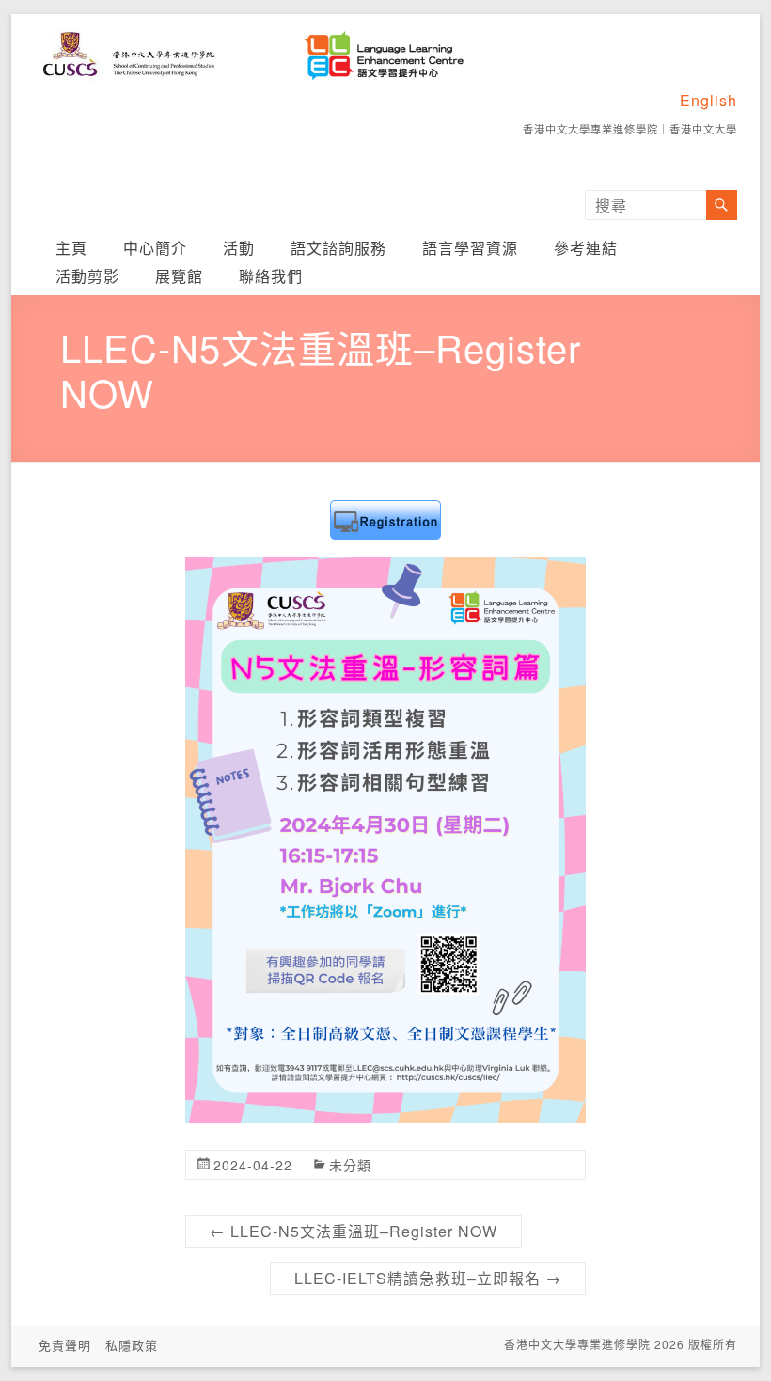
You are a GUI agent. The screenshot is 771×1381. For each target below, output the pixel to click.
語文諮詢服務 (338, 248)
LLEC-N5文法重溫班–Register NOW (353, 1231)
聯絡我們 (271, 276)
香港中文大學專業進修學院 (590, 128)
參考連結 (586, 248)
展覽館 (179, 276)
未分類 (350, 1164)
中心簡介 (155, 248)
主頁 (71, 248)
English (708, 100)
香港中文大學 (703, 128)
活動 (239, 248)
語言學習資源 (470, 248)
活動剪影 (87, 276)
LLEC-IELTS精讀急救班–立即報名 (427, 1278)
